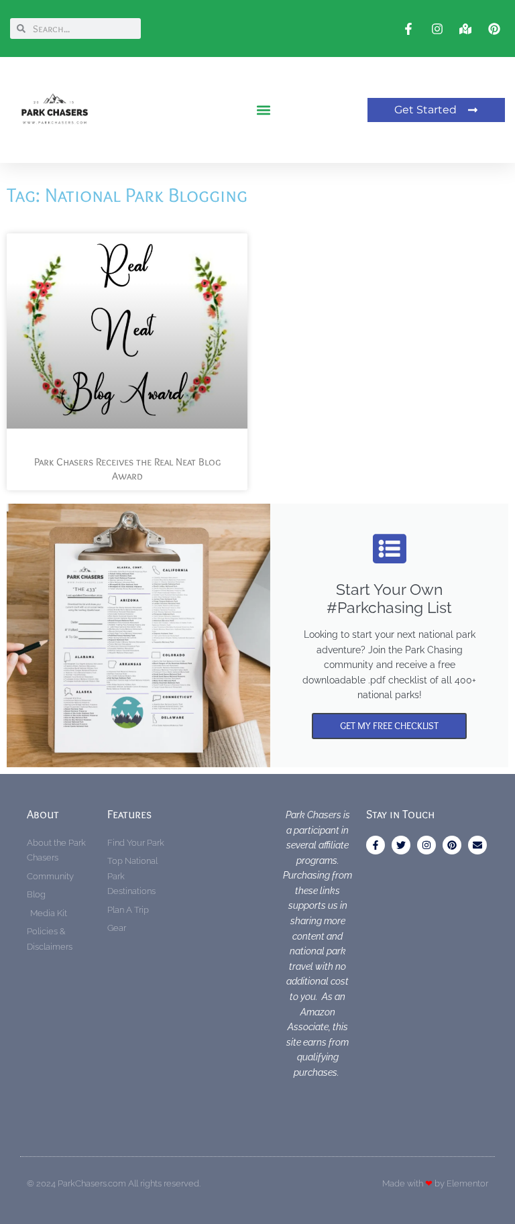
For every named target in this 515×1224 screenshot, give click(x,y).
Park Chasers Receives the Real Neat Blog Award (127, 468)
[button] (264, 110)
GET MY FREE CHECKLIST (389, 726)
